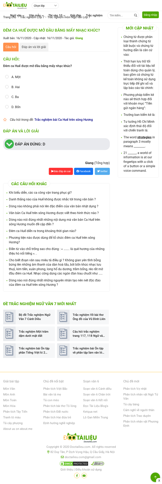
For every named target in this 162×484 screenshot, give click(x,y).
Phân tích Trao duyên (137, 416)
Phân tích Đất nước (55, 411)
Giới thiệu (66, 469)
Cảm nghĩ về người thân (138, 410)
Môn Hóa (9, 406)
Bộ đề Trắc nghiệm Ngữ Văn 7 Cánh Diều (34, 317)
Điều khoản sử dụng (88, 469)
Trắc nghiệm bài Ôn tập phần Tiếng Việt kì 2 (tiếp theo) (34, 351)
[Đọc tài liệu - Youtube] (84, 475)
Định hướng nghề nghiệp (59, 423)
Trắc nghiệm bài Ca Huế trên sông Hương (63, 120)
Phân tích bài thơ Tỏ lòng (59, 406)
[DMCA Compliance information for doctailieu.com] (96, 464)
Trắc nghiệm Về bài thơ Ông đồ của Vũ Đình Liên (89, 317)
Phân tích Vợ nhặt (135, 389)
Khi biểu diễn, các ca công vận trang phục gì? (40, 192)
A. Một (16, 77)
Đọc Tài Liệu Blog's (95, 406)
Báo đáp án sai (62, 171)
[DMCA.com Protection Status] (73, 464)
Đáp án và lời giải (34, 47)
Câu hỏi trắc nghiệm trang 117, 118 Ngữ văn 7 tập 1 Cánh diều (88, 334)
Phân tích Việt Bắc (55, 389)
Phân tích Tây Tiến (15, 411)
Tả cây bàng (131, 404)
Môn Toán (9, 400)
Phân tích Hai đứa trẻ (57, 417)
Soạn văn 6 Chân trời (96, 394)
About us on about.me (17, 429)
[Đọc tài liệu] (77, 475)
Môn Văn (9, 389)
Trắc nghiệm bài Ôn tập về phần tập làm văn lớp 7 (88, 351)
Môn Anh (9, 394)
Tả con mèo (51, 400)
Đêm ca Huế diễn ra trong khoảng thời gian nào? (42, 231)
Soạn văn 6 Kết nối (95, 400)
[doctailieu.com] (81, 438)
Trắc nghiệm (94, 15)
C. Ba (15, 97)
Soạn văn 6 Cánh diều (97, 389)
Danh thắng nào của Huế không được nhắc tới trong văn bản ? (52, 199)
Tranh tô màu (12, 417)
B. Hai (15, 87)
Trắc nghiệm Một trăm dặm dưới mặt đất (33, 334)
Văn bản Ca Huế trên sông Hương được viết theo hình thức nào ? (54, 213)
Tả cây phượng (13, 423)
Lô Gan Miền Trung (95, 417)
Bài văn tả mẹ (52, 394)
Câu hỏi (11, 47)
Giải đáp (75, 15)
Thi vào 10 (55, 15)
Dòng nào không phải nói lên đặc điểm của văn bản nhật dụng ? (53, 206)
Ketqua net (90, 411)
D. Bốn (16, 107)
